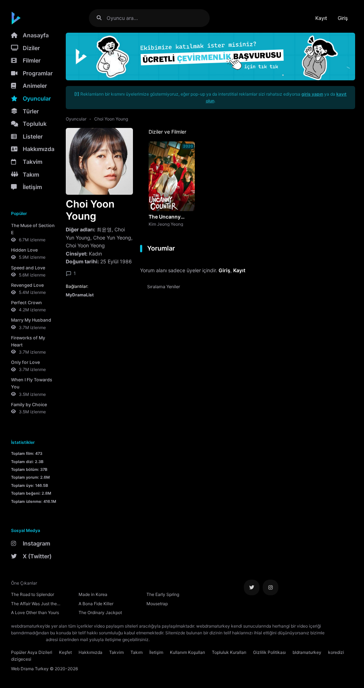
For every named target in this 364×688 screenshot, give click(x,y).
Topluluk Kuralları (229, 652)
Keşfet (65, 652)
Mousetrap (157, 603)
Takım (31, 174)
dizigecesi (21, 659)
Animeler (35, 85)
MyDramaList (80, 294)
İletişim (32, 186)
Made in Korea (93, 594)
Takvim (32, 161)
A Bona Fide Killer (96, 603)
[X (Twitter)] (251, 587)
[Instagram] (270, 587)
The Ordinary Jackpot (100, 612)
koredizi (336, 652)
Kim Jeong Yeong (166, 223)
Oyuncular (37, 98)
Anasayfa (36, 35)
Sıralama (163, 286)
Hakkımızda (38, 148)
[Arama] (102, 18)
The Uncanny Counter (165, 217)
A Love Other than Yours (35, 612)
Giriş (343, 18)
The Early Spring (162, 594)
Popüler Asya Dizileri (31, 652)
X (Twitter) (37, 556)
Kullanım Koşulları (187, 652)
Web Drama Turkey (30, 668)
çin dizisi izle (193, 639)
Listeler (33, 136)
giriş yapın (312, 94)
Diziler (31, 48)
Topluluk (35, 123)
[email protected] (28, 639)
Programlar (38, 73)
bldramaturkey (307, 652)
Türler (31, 111)
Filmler (32, 60)
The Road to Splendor (32, 594)
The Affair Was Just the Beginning (34, 604)
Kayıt (321, 18)
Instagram (36, 543)
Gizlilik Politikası (269, 652)
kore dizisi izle (165, 639)
